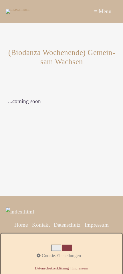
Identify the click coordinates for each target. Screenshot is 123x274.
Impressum (97, 225)
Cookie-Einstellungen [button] (61, 255)
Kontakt (41, 225)
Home (21, 225)
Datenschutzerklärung (52, 268)
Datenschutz (67, 225)
